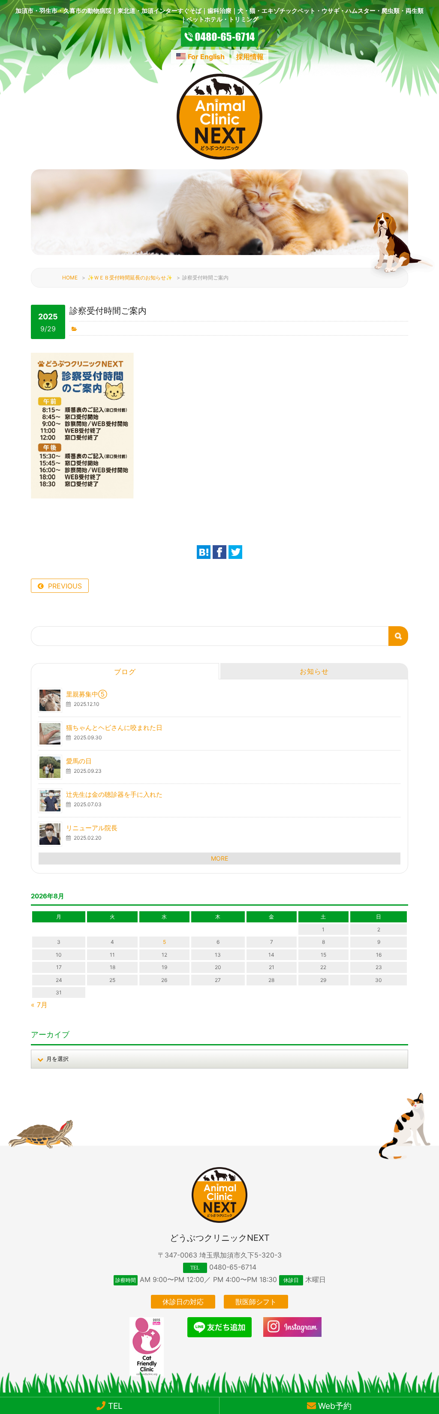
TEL (114, 1406)
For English (206, 56)
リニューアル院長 (91, 828)
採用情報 (250, 56)
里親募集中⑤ (86, 694)
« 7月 (39, 1004)
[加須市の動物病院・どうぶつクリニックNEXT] (219, 157)
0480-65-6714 (232, 1267)
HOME (70, 277)
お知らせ (314, 671)
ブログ (125, 671)
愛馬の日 (79, 761)
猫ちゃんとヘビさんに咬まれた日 (114, 728)
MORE (219, 858)
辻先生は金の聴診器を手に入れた (114, 794)
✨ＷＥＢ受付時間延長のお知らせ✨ (129, 277)
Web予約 (334, 1406)
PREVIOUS (65, 586)
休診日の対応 (183, 1301)
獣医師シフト (256, 1301)
